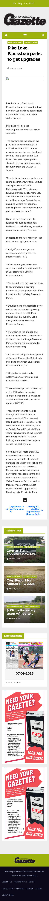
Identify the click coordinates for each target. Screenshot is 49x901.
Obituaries (19, 888)
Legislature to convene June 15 (17, 509)
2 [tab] (9, 683)
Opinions (29, 888)
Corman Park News (15, 547)
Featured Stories (15, 42)
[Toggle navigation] (25, 35)
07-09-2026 (24, 673)
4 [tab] (14, 683)
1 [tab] (6, 683)
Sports (31, 882)
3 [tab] (11, 683)
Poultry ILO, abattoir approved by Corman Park (33, 510)
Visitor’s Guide (8, 895)
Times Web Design (29, 875)
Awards (38, 888)
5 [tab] (17, 683)
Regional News (31, 42)
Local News (7, 882)
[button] (43, 35)
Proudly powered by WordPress (19, 872)
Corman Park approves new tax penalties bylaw (21, 554)
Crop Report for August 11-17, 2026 (20, 582)
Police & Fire (7, 888)
